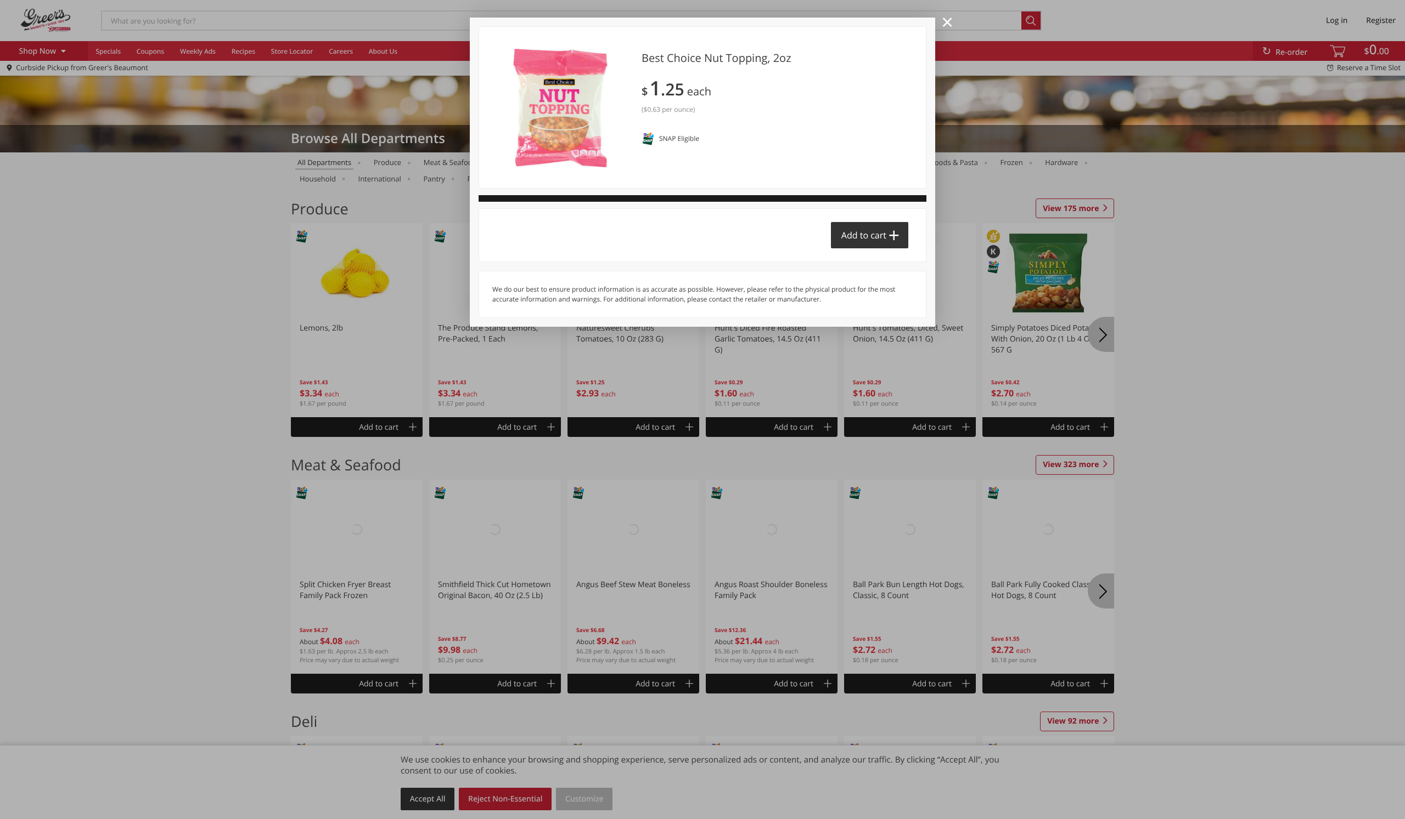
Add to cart (863, 235)
